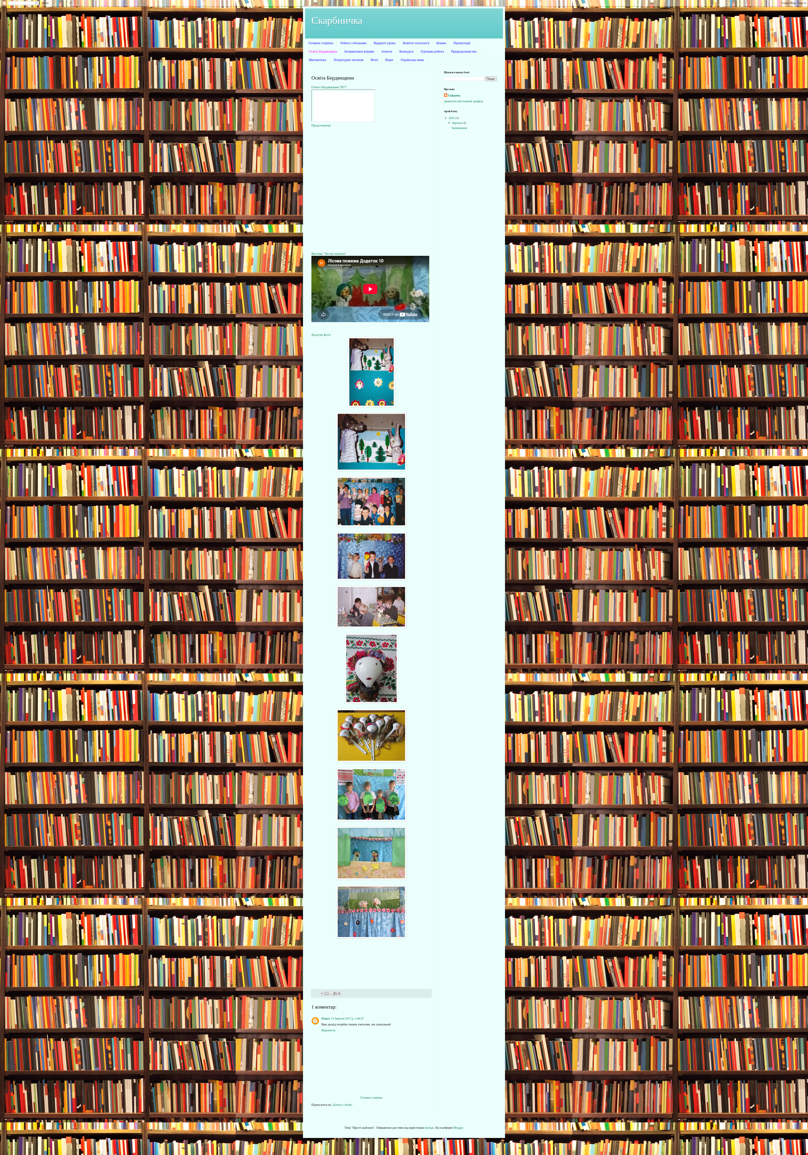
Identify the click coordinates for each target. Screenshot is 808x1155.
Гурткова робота (432, 51)
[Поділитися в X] (331, 993)
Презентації (461, 43)
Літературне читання (348, 59)
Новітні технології (416, 43)
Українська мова (412, 59)
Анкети (386, 51)
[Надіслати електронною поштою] (323, 993)
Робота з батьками (353, 43)
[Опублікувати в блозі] (327, 993)
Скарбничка (336, 20)
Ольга (326, 1018)
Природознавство (464, 51)
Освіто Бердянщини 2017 (329, 87)
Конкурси (406, 51)
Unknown (454, 95)
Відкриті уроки (385, 43)
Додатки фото (321, 334)
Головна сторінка (320, 43)
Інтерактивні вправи (359, 51)
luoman (429, 1128)
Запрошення (459, 128)
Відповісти (328, 1030)
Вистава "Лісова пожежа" (328, 253)
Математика (317, 59)
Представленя (321, 125)
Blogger (458, 1128)
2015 (452, 118)
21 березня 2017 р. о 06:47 (347, 1018)
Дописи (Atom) (342, 1105)
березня (457, 123)
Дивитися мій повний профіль (463, 101)
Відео (389, 59)
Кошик (441, 43)
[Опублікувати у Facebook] (335, 993)
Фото (374, 59)
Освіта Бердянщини (323, 51)
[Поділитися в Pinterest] (339, 993)
